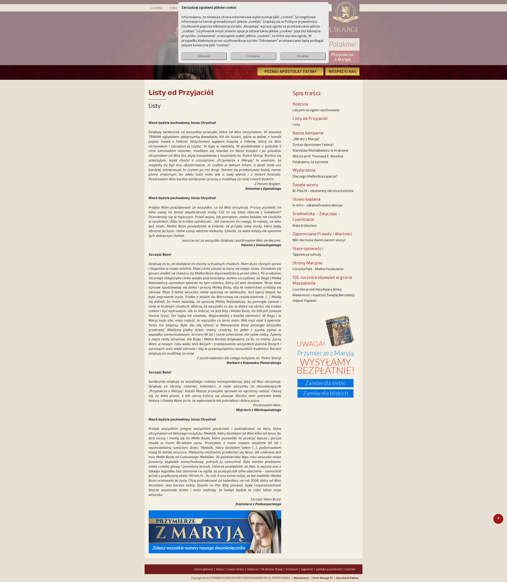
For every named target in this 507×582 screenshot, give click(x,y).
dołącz (220, 569)
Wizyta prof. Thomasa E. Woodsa (318, 156)
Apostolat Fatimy (347, 577)
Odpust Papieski (304, 300)
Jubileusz (253, 569)
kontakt (350, 569)
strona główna (203, 569)
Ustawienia (253, 56)
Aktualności (301, 577)
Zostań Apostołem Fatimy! (313, 144)
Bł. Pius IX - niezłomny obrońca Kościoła (323, 191)
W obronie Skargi (272, 569)
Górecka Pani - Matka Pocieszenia (318, 269)
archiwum (292, 569)
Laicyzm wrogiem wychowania (316, 110)
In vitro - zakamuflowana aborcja (317, 205)
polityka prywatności (329, 569)
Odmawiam (204, 56)
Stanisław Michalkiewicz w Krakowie (320, 150)
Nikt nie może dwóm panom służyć (319, 240)
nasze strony (235, 569)
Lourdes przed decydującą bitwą (317, 289)
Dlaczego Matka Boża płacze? (315, 176)
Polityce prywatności (301, 21)
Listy (296, 124)
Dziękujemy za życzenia (310, 162)
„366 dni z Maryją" (306, 139)
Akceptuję (303, 56)
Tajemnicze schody (307, 254)
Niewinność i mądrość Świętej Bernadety (324, 295)
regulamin (307, 569)
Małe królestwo (305, 225)
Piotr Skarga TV (323, 577)
